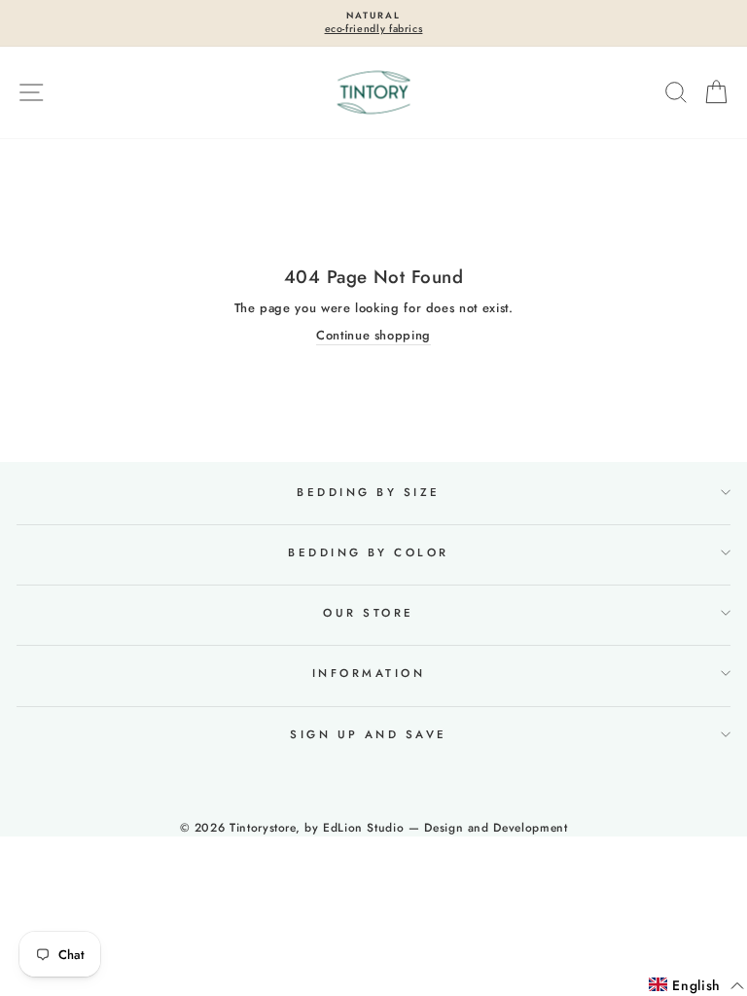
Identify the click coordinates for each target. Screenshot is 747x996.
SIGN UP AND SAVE (368, 734)
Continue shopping (373, 335)
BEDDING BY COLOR (368, 552)
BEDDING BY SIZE (368, 492)
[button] (696, 986)
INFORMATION (368, 673)
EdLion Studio (363, 827)
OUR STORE (368, 613)
